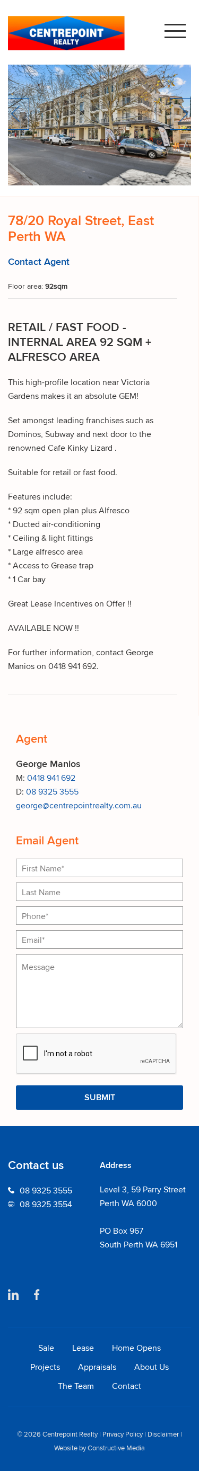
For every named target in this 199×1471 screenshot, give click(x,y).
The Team (76, 1385)
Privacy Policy (122, 1434)
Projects (45, 1366)
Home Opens (136, 1347)
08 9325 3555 (52, 791)
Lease (83, 1347)
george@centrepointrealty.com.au (79, 805)
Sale (46, 1347)
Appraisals (97, 1366)
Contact (126, 1385)
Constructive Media (116, 1448)
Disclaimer (163, 1434)
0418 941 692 (51, 777)
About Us (151, 1366)
